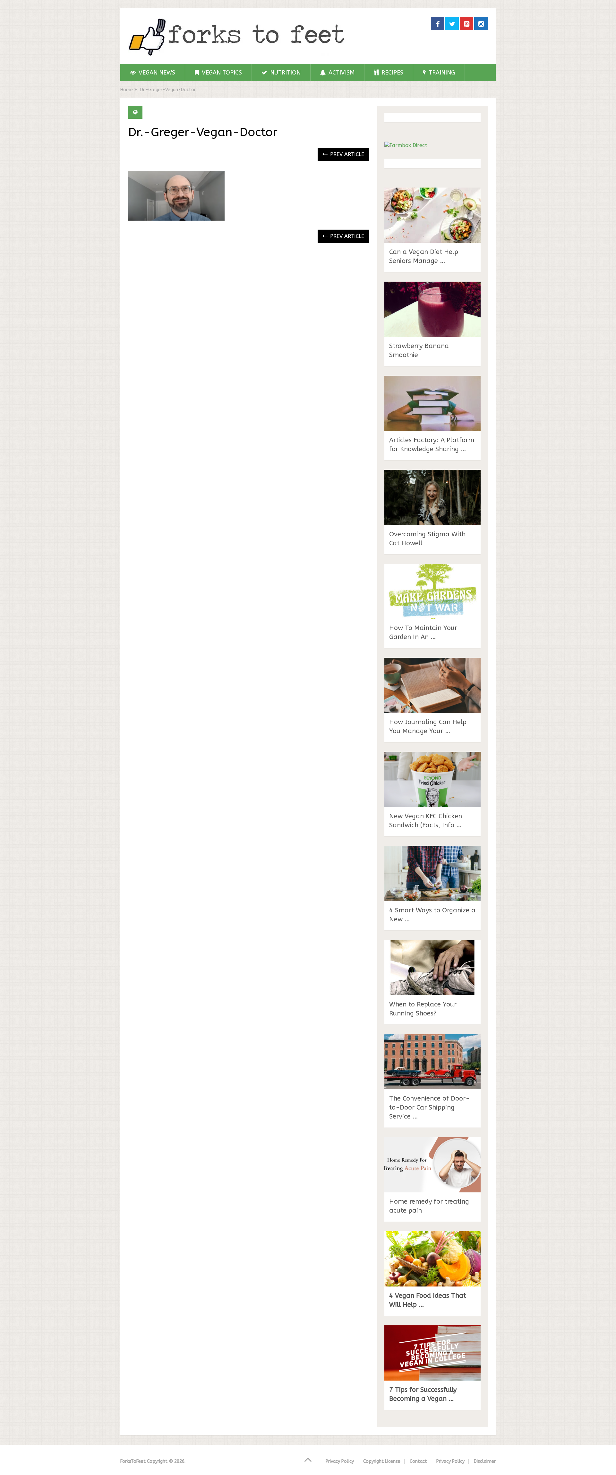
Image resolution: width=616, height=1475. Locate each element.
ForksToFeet (133, 1461)
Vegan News (156, 72)
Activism (341, 72)
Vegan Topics (221, 72)
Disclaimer (485, 1461)
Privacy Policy (340, 1461)
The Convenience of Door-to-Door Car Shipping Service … (429, 1107)
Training (441, 72)
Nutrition (285, 72)
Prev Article (346, 154)
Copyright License (381, 1461)
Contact (418, 1461)
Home (126, 89)
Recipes (391, 72)
